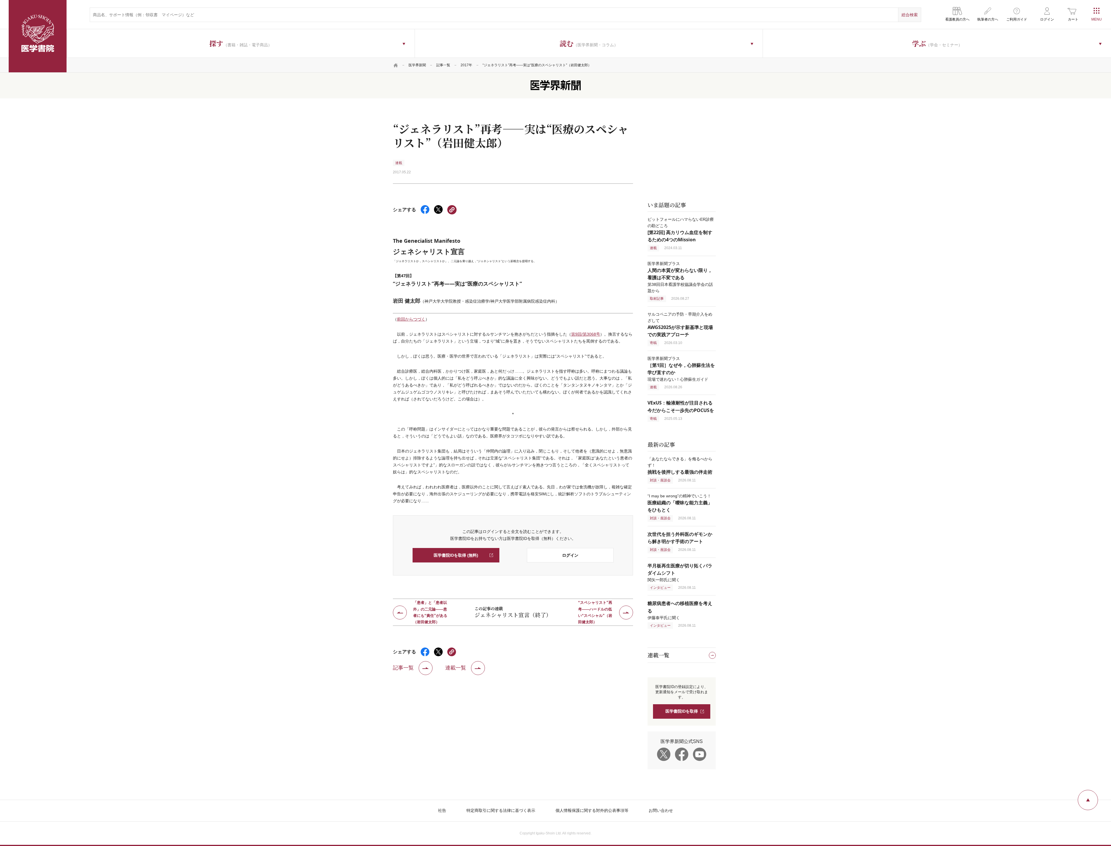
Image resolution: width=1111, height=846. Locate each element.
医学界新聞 (417, 65)
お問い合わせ (661, 810)
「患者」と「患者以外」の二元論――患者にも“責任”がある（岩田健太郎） (430, 612)
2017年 (466, 65)
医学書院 (38, 36)
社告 (442, 810)
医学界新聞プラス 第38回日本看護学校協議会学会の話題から (680, 277)
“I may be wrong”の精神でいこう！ (680, 503)
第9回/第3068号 (585, 334)
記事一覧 (443, 65)
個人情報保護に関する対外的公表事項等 (592, 810)
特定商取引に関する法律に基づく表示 (500, 810)
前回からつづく (411, 319)
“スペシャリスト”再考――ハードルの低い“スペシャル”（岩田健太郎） (595, 612)
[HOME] (395, 65)
